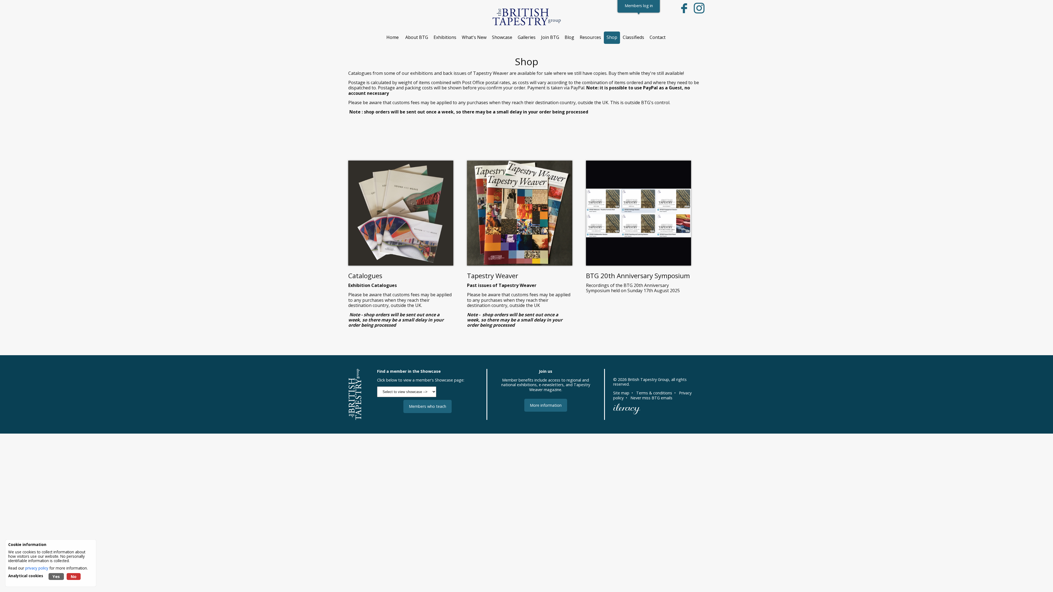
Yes (56, 576)
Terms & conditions (654, 392)
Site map (621, 392)
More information (546, 405)
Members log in (639, 5)
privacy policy (36, 568)
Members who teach (427, 406)
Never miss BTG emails (651, 397)
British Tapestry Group (648, 379)
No (74, 576)
